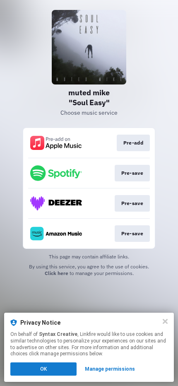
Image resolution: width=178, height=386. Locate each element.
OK (43, 369)
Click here (56, 273)
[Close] (165, 321)
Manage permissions (110, 369)
